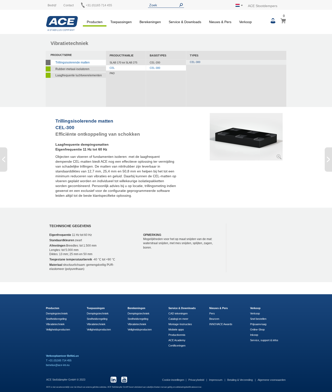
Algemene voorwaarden (272, 379)
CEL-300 (155, 67)
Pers (212, 313)
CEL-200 (155, 62)
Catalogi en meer (178, 318)
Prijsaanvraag (258, 324)
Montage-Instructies (180, 324)
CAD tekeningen (178, 313)
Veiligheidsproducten (58, 329)
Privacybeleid (196, 379)
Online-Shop (257, 329)
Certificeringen (176, 345)
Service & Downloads (182, 308)
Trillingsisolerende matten (72, 62)
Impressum (216, 379)
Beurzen (214, 318)
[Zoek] (182, 5)
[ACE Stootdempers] (62, 23)
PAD (112, 73)
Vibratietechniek (55, 324)
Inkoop (254, 334)
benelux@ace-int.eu (58, 365)
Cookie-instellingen (173, 379)
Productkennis (176, 334)
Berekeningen (136, 308)
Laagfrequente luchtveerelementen (78, 75)
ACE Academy (176, 340)
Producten (52, 308)
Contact (68, 5)
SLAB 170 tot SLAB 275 (123, 62)
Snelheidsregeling (56, 318)
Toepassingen (96, 308)
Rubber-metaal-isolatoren (72, 69)
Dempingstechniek (57, 313)
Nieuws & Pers (218, 308)
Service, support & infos (264, 340)
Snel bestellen (258, 318)
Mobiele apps (176, 329)
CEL (112, 67)
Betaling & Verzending (240, 379)
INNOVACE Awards (220, 324)
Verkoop (255, 308)
